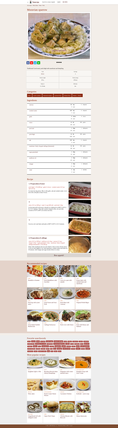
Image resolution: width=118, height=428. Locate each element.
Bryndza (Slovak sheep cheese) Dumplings (51, 372)
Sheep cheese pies (81, 416)
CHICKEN (62, 414)
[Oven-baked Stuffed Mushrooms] (35, 315)
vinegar (31, 164)
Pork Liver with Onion (66, 325)
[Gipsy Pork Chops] (51, 406)
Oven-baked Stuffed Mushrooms (34, 325)
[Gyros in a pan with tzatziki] (67, 271)
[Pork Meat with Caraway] (67, 293)
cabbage (69, 341)
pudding (38, 348)
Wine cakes (31, 394)
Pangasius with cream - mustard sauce (67, 372)
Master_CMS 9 (66, 425)
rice (55, 348)
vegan (56, 351)
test (48, 351)
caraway (31, 104)
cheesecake (86, 341)
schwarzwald (66, 348)
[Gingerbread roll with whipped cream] (35, 406)
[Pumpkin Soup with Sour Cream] (83, 362)
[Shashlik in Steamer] (35, 271)
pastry (63, 346)
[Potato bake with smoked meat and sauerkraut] (83, 271)
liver (39, 346)
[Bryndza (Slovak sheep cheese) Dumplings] (51, 362)
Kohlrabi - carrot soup (82, 394)
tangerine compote (42, 351)
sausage (59, 348)
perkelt (73, 346)
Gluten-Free (67, 95)
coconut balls (49, 343)
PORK (29, 278)
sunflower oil (32, 158)
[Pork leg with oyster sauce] (35, 293)
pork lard (31, 128)
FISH (61, 369)
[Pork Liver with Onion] (67, 315)
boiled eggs (49, 341)
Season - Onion (77, 95)
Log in (71, 425)
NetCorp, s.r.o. (54, 425)
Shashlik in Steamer (34, 280)
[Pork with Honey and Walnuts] (83, 315)
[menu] (28, 2)
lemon (35, 346)
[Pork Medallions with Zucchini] (51, 271)
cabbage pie (75, 341)
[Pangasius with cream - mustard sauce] (67, 362)
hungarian (30, 346)
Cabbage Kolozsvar (49, 325)
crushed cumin (33, 110)
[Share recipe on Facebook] (28, 62)
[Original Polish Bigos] (83, 293)
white (60, 351)
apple (29, 341)
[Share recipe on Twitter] (35, 62)
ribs (51, 348)
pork (78, 346)
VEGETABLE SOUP (80, 369)
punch (48, 348)
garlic (30, 116)
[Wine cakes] (35, 384)
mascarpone (45, 346)
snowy (78, 348)
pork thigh (32, 134)
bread (65, 341)
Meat (40, 5)
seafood (73, 348)
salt (30, 140)
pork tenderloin (85, 346)
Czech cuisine (37, 95)
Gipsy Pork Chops (49, 416)
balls (38, 341)
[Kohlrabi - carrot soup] (83, 384)
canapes (80, 341)
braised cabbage (58, 341)
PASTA (29, 369)
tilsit (52, 351)
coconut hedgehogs (59, 344)
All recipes (29, 5)
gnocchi (87, 344)
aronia (33, 341)
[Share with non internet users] (38, 62)
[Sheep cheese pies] (83, 406)
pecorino (68, 346)
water (30, 170)
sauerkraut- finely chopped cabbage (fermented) (41, 146)
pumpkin (43, 348)
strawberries (30, 351)
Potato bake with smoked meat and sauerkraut (81, 281)
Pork (44, 5)
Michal (42, 74)
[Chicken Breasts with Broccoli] (67, 406)
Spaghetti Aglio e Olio (34, 371)
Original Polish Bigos (82, 302)
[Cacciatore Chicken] (67, 384)
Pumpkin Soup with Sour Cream (82, 372)
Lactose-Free (58, 95)
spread (87, 348)
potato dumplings (31, 348)
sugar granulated (33, 152)
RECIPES (65, 2)
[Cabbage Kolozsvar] (51, 315)
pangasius (57, 346)
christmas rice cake (40, 344)
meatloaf (51, 346)
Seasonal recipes (48, 95)
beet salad (43, 341)
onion (30, 122)
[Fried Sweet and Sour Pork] (51, 293)
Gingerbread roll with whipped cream (34, 416)
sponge (83, 348)
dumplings (77, 343)
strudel (35, 351)
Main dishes (35, 5)
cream (72, 343)
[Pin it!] (31, 62)
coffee (67, 344)
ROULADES (30, 414)
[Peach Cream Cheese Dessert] (51, 384)
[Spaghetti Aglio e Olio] (35, 362)
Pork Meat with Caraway (64, 303)
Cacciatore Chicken (65, 394)
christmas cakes (31, 343)
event (82, 343)
